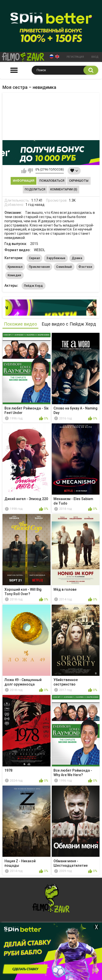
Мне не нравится (30, 170)
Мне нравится (23, 170)
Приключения (39, 267)
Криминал (15, 267)
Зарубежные (55, 258)
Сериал (34, 258)
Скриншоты (78, 180)
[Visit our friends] (51, 307)
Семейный (64, 267)
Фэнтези (85, 267)
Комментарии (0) (63, 189)
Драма (77, 258)
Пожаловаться (51, 180)
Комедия (14, 275)
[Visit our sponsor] (51, 152)
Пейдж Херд (33, 286)
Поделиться (35, 189)
